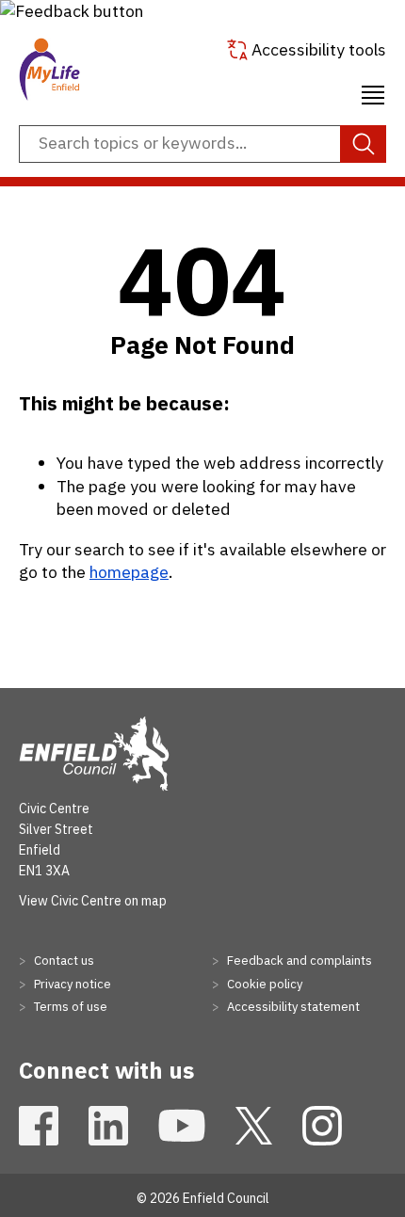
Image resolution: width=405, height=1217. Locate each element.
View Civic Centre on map (93, 900)
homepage (129, 572)
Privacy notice (71, 984)
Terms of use (69, 1007)
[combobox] (202, 144)
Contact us (62, 961)
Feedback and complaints (298, 961)
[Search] (363, 144)
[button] (71, 11)
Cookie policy (263, 984)
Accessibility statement (292, 1007)
